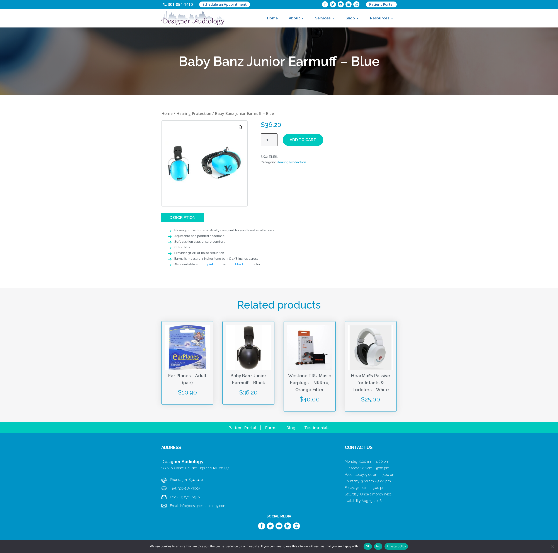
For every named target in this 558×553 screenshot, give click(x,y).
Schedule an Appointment (224, 4)
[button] (241, 127)
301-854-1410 (180, 4)
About (294, 18)
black (239, 264)
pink (210, 264)
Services (322, 18)
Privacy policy (396, 546)
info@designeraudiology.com (203, 506)
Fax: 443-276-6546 (185, 497)
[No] (552, 546)
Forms (271, 428)
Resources (379, 18)
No (378, 546)
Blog (291, 428)
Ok (368, 546)
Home (272, 18)
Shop (350, 18)
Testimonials (317, 428)
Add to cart (303, 139)
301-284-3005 (189, 488)
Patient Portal (381, 4)
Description (183, 217)
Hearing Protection (193, 113)
